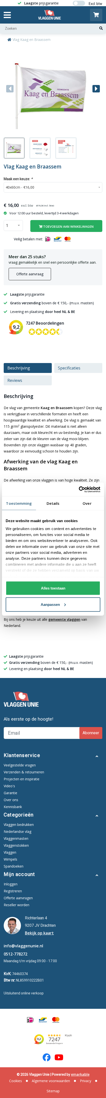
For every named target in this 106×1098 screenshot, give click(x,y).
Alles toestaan (53, 588)
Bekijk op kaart (39, 933)
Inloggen (11, 884)
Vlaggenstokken (16, 845)
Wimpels (10, 859)
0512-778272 (15, 954)
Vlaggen (10, 852)
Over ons (11, 799)
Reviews (14, 380)
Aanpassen (50, 604)
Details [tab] (53, 503)
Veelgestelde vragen (20, 765)
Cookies (15, 1080)
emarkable (80, 1074)
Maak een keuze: (18, 178)
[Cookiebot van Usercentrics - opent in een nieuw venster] (78, 489)
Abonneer (91, 733)
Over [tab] (87, 503)
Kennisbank (13, 806)
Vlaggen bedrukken (19, 824)
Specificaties (69, 368)
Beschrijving (18, 368)
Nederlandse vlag (17, 831)
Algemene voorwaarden (51, 1080)
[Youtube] (58, 1057)
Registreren (13, 891)
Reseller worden (16, 904)
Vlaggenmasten (16, 838)
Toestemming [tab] (19, 503)
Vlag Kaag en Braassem (32, 39)
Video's (9, 786)
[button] (96, 88)
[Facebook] (47, 1057)
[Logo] (50, 15)
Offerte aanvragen (18, 898)
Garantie (10, 792)
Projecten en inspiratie (21, 779)
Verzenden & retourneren (24, 772)
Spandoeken (13, 866)
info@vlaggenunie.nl (23, 946)
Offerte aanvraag (29, 274)
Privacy (85, 1080)
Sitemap (53, 1091)
